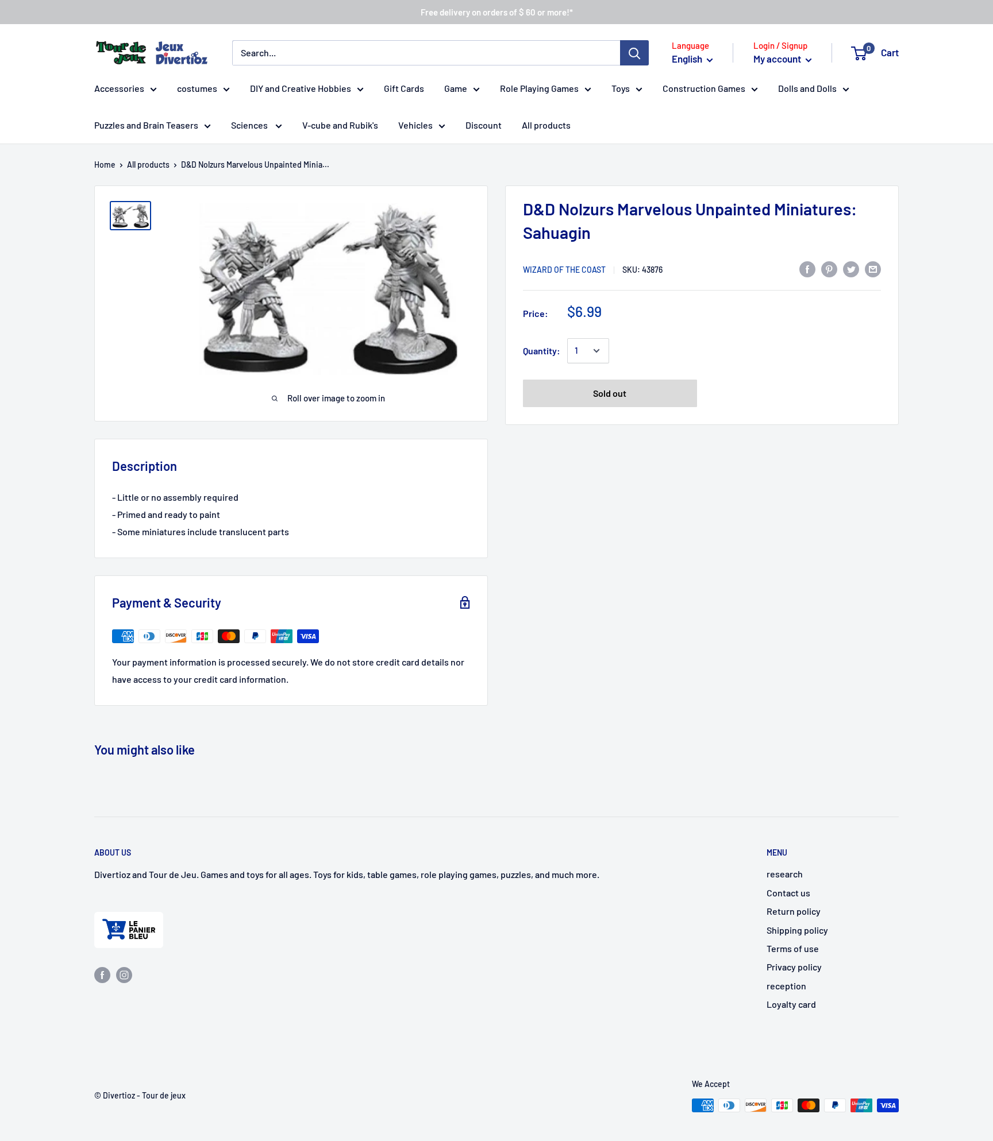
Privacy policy (794, 966)
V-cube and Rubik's (340, 124)
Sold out (609, 393)
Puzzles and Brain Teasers (146, 124)
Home (105, 164)
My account (778, 58)
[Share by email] (873, 268)
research (785, 873)
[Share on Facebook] (807, 268)
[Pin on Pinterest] (829, 268)
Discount (483, 124)
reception (786, 985)
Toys (620, 88)
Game (455, 88)
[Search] (634, 52)
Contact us (788, 892)
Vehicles (415, 124)
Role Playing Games (539, 88)
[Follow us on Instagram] (124, 974)
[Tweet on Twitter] (851, 268)
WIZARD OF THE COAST (564, 269)
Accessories (119, 88)
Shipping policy (797, 930)
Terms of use (793, 948)
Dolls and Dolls (807, 88)
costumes (197, 88)
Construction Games (704, 88)
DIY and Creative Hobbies (300, 88)
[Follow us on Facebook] (102, 974)
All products (546, 124)
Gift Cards (404, 88)
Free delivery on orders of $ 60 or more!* (497, 12)
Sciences (250, 124)
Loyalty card (791, 1004)
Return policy (794, 911)
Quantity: (541, 350)
